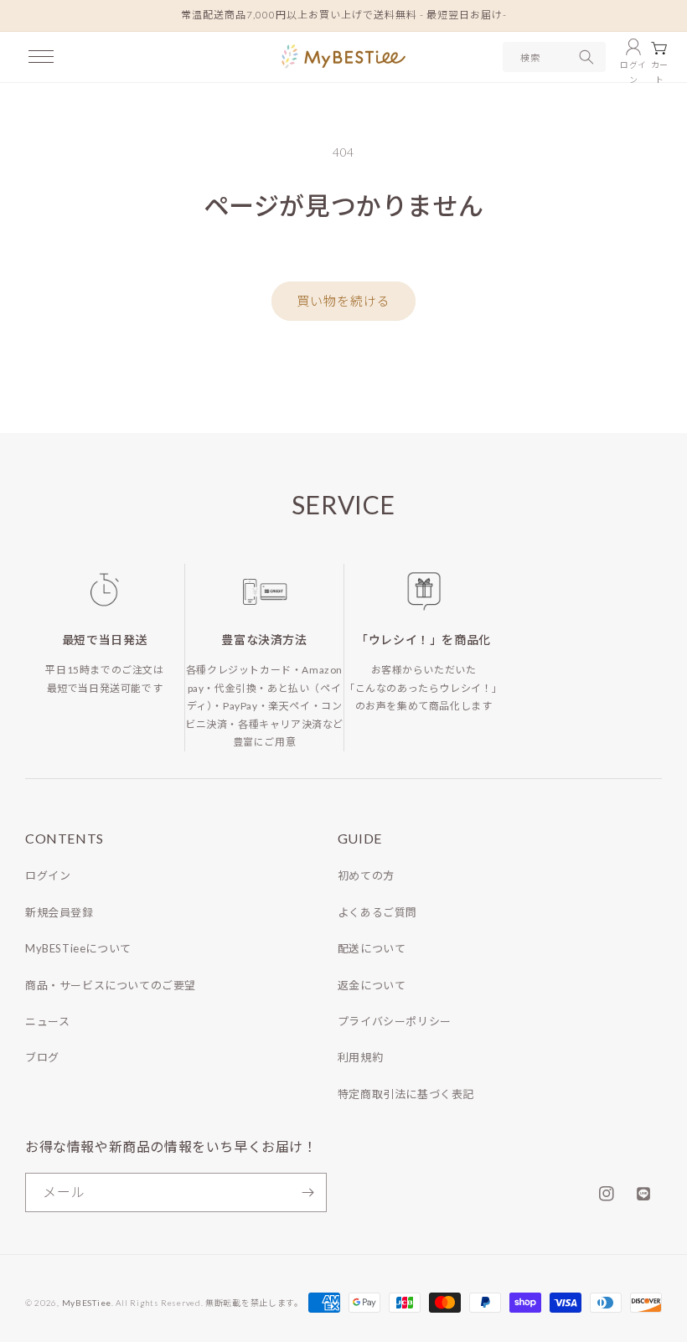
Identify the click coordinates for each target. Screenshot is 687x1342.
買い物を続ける (343, 300)
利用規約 (360, 1057)
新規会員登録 (59, 912)
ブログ (42, 1057)
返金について (372, 985)
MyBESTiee (86, 1303)
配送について (372, 948)
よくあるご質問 (377, 912)
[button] (41, 57)
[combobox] (554, 57)
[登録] (307, 1192)
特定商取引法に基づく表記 (406, 1094)
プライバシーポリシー (395, 1021)
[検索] (586, 57)
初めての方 (366, 875)
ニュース (47, 1021)
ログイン (47, 875)
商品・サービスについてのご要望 (110, 985)
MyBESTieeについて (78, 948)
